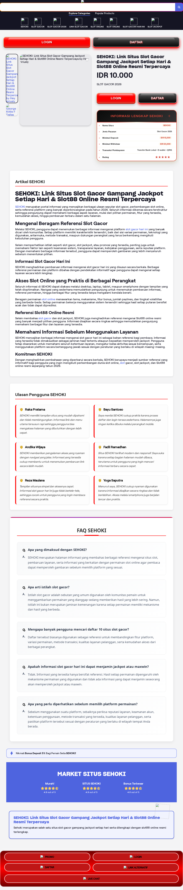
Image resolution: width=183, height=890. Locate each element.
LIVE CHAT (94, 879)
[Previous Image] (23, 90)
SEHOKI (20, 206)
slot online (48, 299)
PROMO (49, 857)
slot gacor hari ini (137, 229)
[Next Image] (88, 90)
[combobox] (87, 7)
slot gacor (44, 318)
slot (122, 362)
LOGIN (47, 42)
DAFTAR (136, 42)
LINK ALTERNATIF (138, 868)
